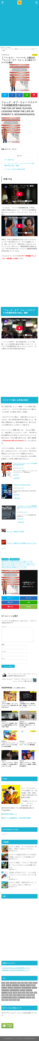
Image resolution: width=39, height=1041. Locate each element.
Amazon (15, 474)
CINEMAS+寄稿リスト (9, 814)
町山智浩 (28, 997)
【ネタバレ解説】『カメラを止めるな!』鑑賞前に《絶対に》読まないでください (23, 848)
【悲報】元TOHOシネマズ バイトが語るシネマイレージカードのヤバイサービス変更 (22, 875)
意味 (3, 995)
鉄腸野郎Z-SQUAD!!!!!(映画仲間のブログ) (16, 970)
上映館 (15, 992)
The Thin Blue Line (17, 562)
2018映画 (5, 559)
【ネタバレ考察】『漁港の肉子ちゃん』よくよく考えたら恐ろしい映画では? (22, 884)
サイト (3, 658)
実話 (35, 992)
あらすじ (8, 985)
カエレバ (20, 467)
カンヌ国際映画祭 (30, 985)
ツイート (4, 834)
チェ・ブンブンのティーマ (18, 1038)
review (35, 983)
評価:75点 (9, 160)
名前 (3, 644)
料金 (11, 995)
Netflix (30, 983)
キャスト (4, 987)
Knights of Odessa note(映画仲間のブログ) (16, 968)
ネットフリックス (14, 990)
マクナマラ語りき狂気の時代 (14, 169)
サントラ (10, 987)
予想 (28, 992)
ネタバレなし (5, 990)
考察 (7, 1000)
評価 (10, 567)
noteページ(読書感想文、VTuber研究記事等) (16, 818)
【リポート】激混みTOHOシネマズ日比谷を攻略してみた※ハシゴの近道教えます (22, 856)
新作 (14, 995)
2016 (7, 983)
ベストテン (29, 990)
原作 (31, 992)
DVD (19, 983)
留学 (33, 997)
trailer (3, 985)
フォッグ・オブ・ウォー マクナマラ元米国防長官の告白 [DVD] (25, 464)
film (22, 983)
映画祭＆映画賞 (15, 559)
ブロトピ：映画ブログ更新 (15, 531)
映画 (24, 995)
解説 (11, 1000)
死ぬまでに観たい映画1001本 (9, 997)
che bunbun (13, 983)
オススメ (22, 985)
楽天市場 (16, 478)
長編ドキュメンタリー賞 (20, 567)
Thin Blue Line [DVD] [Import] (21, 484)
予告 (19, 992)
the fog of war (6, 562)
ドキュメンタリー (26, 987)
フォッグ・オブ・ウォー (20, 564)
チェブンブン (17, 987)
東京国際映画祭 (30, 995)
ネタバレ (34, 987)
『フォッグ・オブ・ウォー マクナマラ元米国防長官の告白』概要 (19, 164)
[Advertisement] (19, 25)
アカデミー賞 (28, 562)
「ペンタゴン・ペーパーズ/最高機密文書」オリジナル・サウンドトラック (27, 506)
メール (3, 651)
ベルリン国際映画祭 (7, 992)
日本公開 (19, 995)
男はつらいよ (21, 997)
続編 (3, 1000)
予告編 (23, 992)
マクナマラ (31, 564)
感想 (4, 567)
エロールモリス (7, 564)
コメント (4, 626)
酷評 (18, 1000)
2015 (3, 983)
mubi (26, 983)
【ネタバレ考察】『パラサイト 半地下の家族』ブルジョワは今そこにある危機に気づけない (23, 865)
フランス (22, 990)
